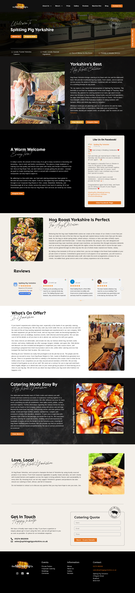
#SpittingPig (92, 192)
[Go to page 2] (82, 300)
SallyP (105, 280)
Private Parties (47, 566)
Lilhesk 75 (52, 280)
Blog (106, 6)
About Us (46, 6)
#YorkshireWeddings (95, 196)
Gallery (76, 6)
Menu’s (57, 6)
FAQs (68, 6)
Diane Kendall (80, 280)
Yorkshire (73, 113)
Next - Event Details (85, 540)
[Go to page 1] (80, 300)
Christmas (45, 573)
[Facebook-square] (22, 573)
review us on (24, 293)
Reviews (85, 6)
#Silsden (104, 194)
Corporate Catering (48, 569)
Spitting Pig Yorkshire (101, 144)
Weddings (45, 571)
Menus (69, 566)
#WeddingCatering (103, 192)
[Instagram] (17, 573)
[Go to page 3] (83, 300)
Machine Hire (96, 6)
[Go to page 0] (79, 300)
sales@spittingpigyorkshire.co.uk (104, 570)
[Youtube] (27, 573)
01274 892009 (98, 566)
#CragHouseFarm (94, 194)
